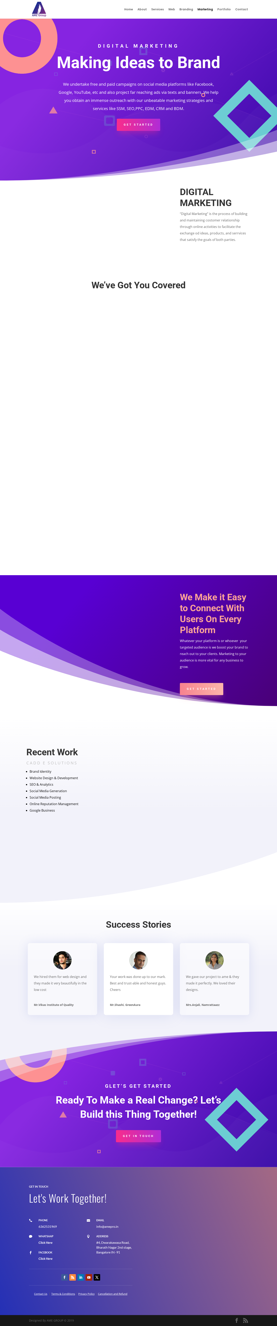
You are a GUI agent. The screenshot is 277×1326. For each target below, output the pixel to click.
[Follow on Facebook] (64, 1277)
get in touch (138, 1136)
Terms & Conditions (63, 1294)
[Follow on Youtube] (89, 1277)
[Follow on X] (97, 1277)
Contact (241, 9)
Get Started (138, 124)
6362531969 (48, 1226)
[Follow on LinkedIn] (80, 1277)
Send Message (221, 1286)
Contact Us (40, 1294)
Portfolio (224, 9)
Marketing (205, 9)
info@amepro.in (107, 1226)
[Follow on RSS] (72, 1277)
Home (128, 9)
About (142, 9)
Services (157, 9)
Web (171, 9)
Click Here (46, 1242)
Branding (186, 9)
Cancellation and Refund (112, 1294)
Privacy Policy (86, 1294)
